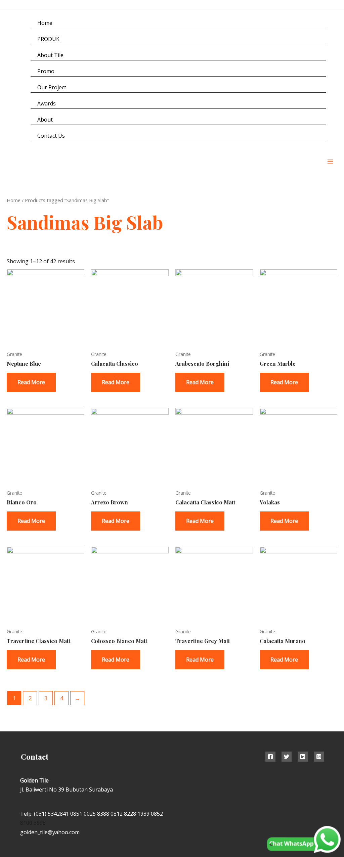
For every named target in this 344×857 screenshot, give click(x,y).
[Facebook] (270, 757)
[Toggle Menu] (312, 39)
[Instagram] (319, 4)
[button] (335, 79)
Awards (46, 103)
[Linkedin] (303, 757)
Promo (45, 71)
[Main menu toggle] (330, 161)
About (45, 119)
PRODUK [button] (48, 39)
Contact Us (51, 135)
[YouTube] (334, 4)
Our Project (51, 87)
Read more (31, 382)
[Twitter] (287, 757)
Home (44, 23)
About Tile (50, 55)
